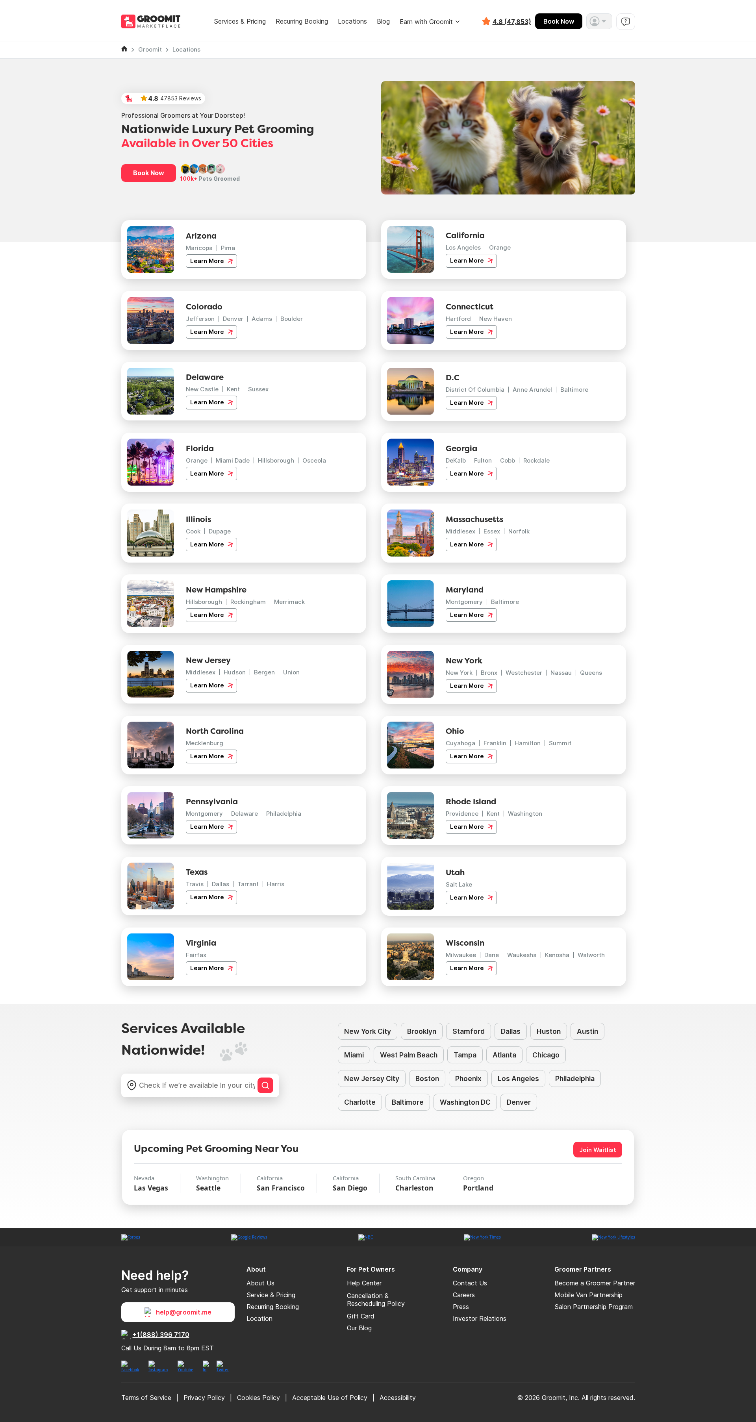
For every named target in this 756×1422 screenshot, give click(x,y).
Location (259, 1318)
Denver (233, 318)
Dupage (220, 531)
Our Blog (359, 1328)
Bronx (489, 672)
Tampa (465, 1055)
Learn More (208, 261)
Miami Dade (233, 460)
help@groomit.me (183, 1312)
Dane (491, 955)
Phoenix (468, 1078)
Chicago (546, 1055)
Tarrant (248, 884)
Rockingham (248, 601)
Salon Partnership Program (593, 1307)
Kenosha (557, 955)
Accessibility (398, 1398)
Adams (262, 318)
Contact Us (470, 1283)
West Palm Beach (408, 1055)
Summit (560, 743)
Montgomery (464, 601)
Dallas (220, 884)
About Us (260, 1283)
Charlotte (360, 1102)
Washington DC (465, 1102)
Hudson (235, 672)
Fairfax (196, 955)
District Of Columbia (475, 389)
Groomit (150, 49)
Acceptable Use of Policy (329, 1398)
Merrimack (289, 601)
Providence (462, 813)
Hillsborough (276, 460)
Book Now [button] (148, 173)
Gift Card (360, 1316)
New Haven (495, 318)
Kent (233, 389)
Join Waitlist (597, 1150)
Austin (587, 1031)
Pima (228, 248)
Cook (193, 531)
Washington (525, 813)
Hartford (458, 318)
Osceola (314, 460)
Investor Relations (479, 1318)
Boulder (291, 318)
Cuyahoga (460, 743)
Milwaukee (461, 955)
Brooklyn (421, 1031)
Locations (352, 21)
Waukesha (522, 955)
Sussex (258, 389)
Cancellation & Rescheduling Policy (376, 1299)
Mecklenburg (204, 743)
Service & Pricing (270, 1295)
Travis (195, 884)
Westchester (524, 672)
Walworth (591, 955)
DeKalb (456, 460)
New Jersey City (371, 1078)
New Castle (202, 389)
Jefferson (200, 318)
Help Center (364, 1283)
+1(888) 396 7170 (161, 1335)
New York (459, 672)
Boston (427, 1078)
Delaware (244, 813)
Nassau (561, 672)
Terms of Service (146, 1398)
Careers (464, 1295)
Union (291, 672)
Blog (383, 21)
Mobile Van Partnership (588, 1295)
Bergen (264, 672)
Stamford (468, 1031)
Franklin (495, 743)
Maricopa (199, 248)
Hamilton (528, 743)
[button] (599, 21)
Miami (354, 1055)
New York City (367, 1031)
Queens (591, 672)
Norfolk (519, 531)
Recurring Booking (302, 21)
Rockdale (536, 460)
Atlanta (504, 1055)
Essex (492, 531)
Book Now (558, 21)
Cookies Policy (258, 1398)
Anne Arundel (532, 389)
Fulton (483, 460)
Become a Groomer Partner (594, 1283)
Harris (275, 884)
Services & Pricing (240, 21)
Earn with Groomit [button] (426, 22)
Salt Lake (459, 884)
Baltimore (574, 389)
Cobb (507, 460)
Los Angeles (463, 247)
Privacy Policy (204, 1398)
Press (461, 1307)
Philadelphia (283, 813)
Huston (549, 1031)
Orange (500, 247)
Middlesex (460, 531)
